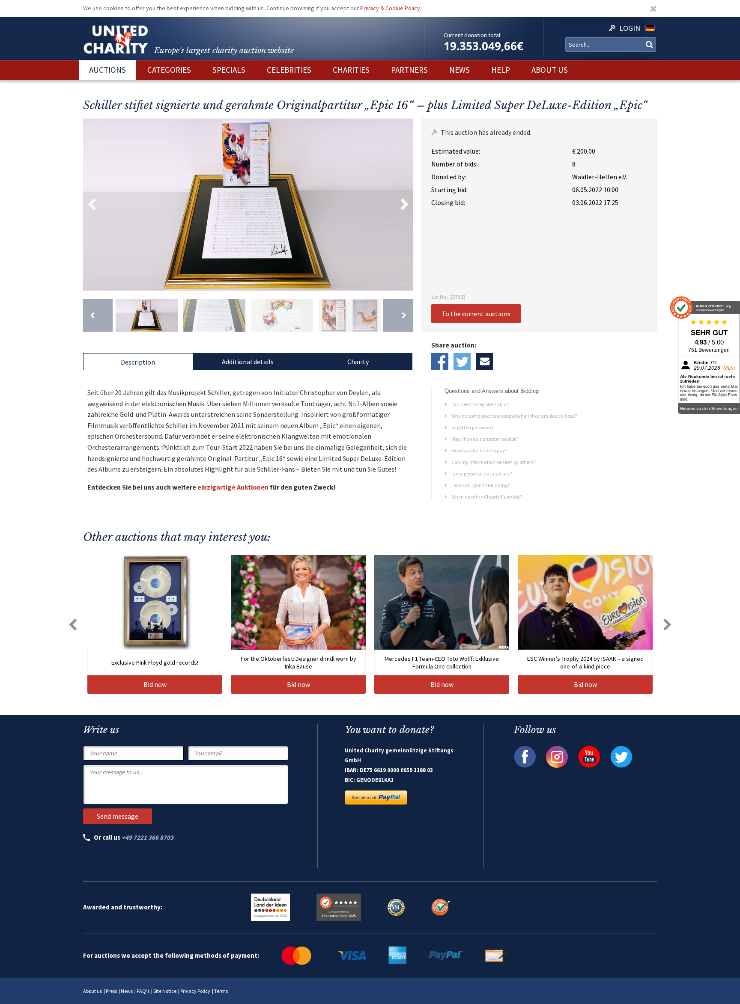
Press (111, 991)
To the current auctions (476, 313)
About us (92, 991)
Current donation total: (472, 35)
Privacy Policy (195, 991)
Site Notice (164, 991)
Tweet (462, 361)
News (127, 991)
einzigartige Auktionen (233, 487)
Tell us (484, 361)
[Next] (398, 315)
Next (404, 205)
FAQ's (143, 991)
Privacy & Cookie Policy (390, 8)
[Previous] (98, 315)
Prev (91, 205)
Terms (221, 991)
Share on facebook (439, 361)
